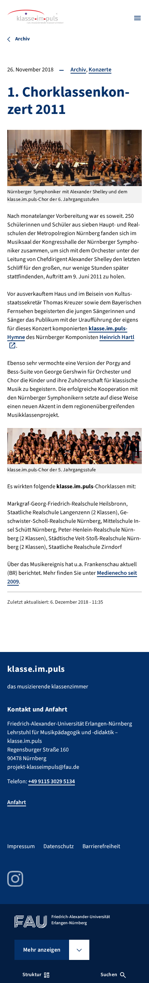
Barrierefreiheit (101, 846)
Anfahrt (16, 802)
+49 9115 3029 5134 (51, 781)
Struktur (31, 974)
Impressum (21, 846)
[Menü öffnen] (137, 18)
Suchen (109, 974)
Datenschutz (58, 846)
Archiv (78, 70)
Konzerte (100, 70)
